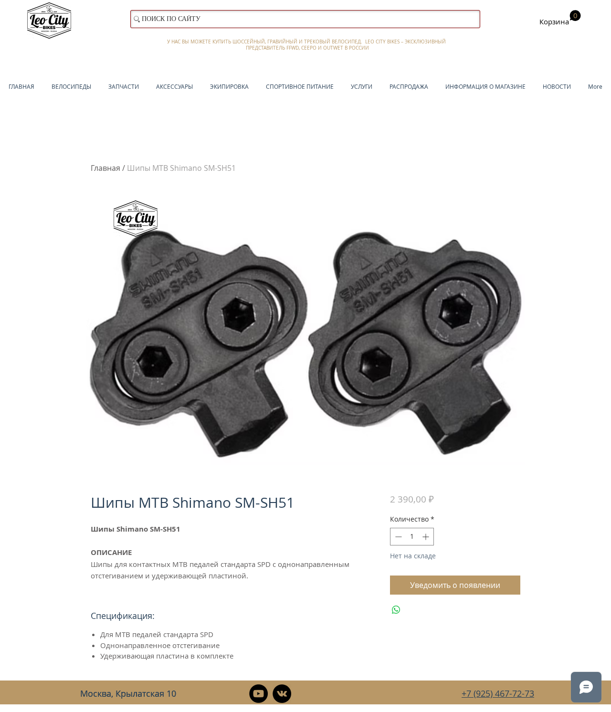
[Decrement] (397, 536)
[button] (560, 18)
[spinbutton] (412, 536)
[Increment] (426, 536)
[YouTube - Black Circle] (258, 693)
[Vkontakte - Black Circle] (282, 693)
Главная (105, 168)
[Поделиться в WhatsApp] (396, 610)
